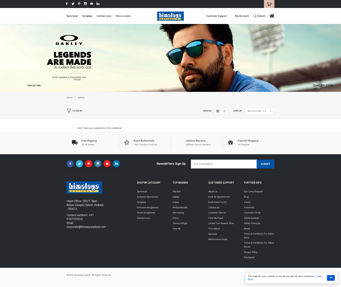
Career (247, 202)
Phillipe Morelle (180, 207)
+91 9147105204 (80, 217)
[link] (66, 3)
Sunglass (87, 16)
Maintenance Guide (218, 239)
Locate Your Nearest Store (221, 223)
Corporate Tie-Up (252, 212)
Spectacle (72, 16)
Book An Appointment (219, 197)
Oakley (81, 97)
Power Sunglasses (146, 212)
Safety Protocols (252, 223)
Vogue (176, 202)
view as (207, 110)
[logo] (170, 16)
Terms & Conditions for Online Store (259, 235)
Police (176, 218)
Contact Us (213, 207)
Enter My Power (215, 218)
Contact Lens (104, 16)
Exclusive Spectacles (147, 197)
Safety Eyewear (251, 218)
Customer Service (217, 212)
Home (69, 97)
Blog (246, 197)
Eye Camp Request (253, 191)
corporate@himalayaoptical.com (86, 227)
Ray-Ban (177, 191)
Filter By (77, 110)
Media (247, 228)
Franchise (249, 207)
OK (330, 277)
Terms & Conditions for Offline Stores (259, 244)
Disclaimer (249, 257)
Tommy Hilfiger (180, 223)
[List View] (224, 111)
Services (212, 234)
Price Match (214, 228)
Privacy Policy (251, 252)
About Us (212, 191)
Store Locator (123, 16)
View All (176, 228)
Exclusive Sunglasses (148, 207)
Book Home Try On (217, 202)
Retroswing (178, 212)
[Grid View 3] (217, 111)
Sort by (237, 110)
